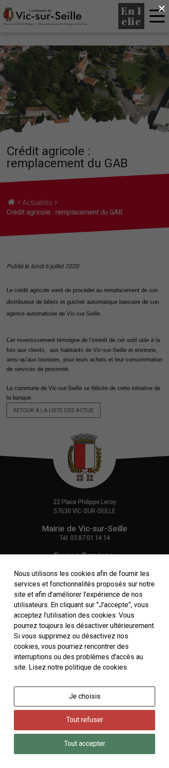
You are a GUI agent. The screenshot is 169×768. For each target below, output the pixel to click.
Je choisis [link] (85, 696)
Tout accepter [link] (84, 743)
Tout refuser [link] (84, 720)
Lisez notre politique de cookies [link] (78, 667)
